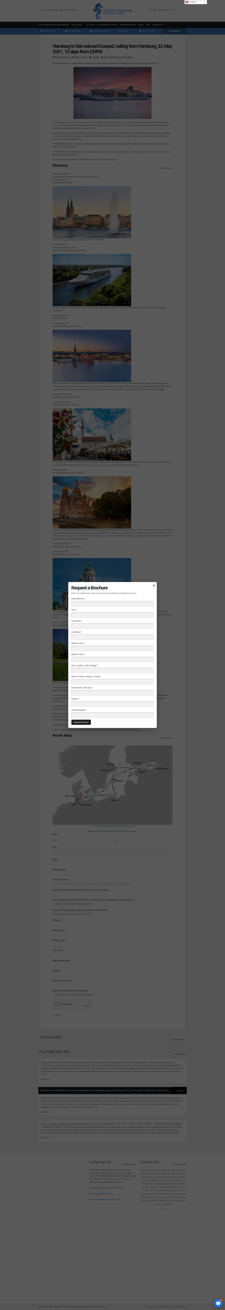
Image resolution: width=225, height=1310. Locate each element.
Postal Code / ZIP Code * (81, 688)
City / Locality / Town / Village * (84, 665)
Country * (75, 699)
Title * (74, 610)
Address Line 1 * (78, 643)
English (192, 2)
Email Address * (78, 599)
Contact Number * (79, 710)
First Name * (76, 621)
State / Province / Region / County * (86, 677)
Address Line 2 (77, 654)
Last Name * (76, 632)
